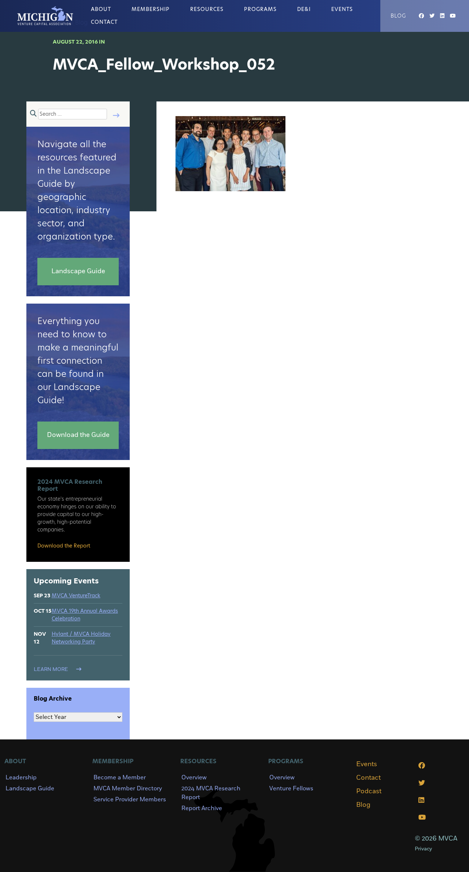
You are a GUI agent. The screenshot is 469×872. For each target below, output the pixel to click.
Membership (151, 9)
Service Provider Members (129, 799)
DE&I (304, 9)
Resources (207, 9)
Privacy (423, 848)
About (101, 9)
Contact (104, 22)
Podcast (368, 791)
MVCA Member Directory (127, 788)
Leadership (21, 777)
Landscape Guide (29, 788)
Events (342, 9)
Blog (398, 15)
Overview (194, 777)
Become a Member (119, 777)
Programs (260, 9)
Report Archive (201, 808)
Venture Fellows (291, 788)
